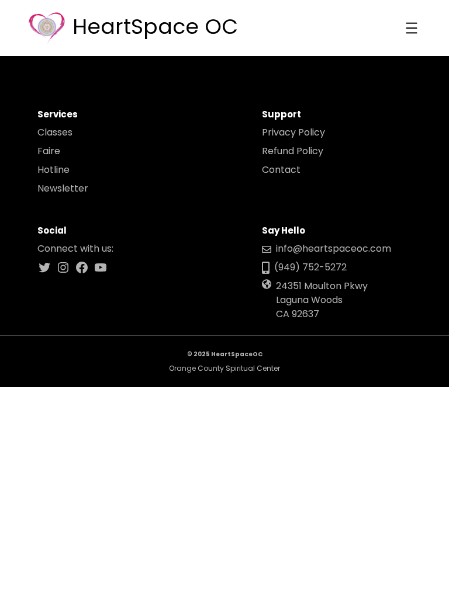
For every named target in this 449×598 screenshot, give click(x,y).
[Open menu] (411, 28)
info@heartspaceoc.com (333, 248)
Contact (281, 169)
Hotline (53, 169)
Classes (54, 132)
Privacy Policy (293, 132)
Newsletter (62, 188)
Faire (48, 151)
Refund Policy (292, 151)
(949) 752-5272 (310, 267)
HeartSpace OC (155, 26)
